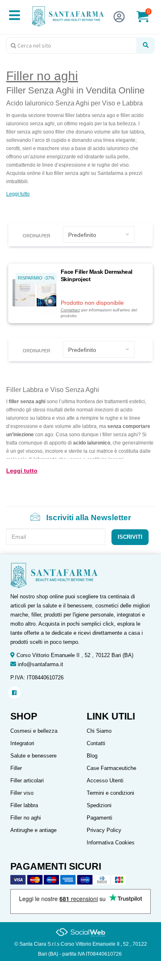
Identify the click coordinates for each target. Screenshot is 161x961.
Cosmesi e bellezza (33, 731)
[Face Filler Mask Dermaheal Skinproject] (34, 292)
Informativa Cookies (111, 842)
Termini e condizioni (110, 793)
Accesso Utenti (105, 780)
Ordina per (36, 235)
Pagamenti (99, 818)
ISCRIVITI (130, 537)
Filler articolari (27, 780)
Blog (92, 756)
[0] (148, 20)
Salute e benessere (33, 756)
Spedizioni (99, 805)
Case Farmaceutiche (111, 768)
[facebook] (14, 693)
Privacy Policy (104, 830)
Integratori (22, 743)
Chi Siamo (99, 731)
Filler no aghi (25, 818)
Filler (16, 768)
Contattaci (70, 310)
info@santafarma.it (40, 664)
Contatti (96, 743)
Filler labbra (24, 805)
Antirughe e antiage (33, 830)
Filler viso (21, 793)
